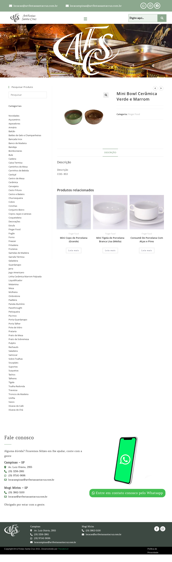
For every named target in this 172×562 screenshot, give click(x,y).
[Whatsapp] (143, 6)
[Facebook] (157, 6)
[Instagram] (150, 6)
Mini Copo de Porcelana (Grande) (73, 239)
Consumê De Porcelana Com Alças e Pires (147, 239)
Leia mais (73, 250)
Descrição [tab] (110, 152)
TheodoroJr (63, 549)
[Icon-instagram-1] (162, 528)
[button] (85, 19)
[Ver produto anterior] (155, 88)
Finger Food (134, 114)
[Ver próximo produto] (161, 88)
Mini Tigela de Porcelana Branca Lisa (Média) (110, 239)
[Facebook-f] (156, 528)
